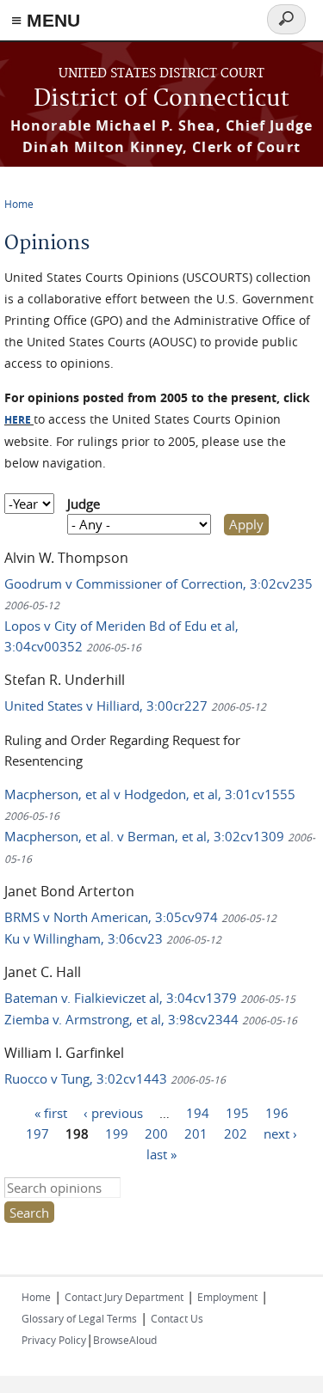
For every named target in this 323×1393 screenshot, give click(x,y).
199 (116, 1133)
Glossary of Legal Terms (79, 1318)
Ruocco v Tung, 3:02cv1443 (115, 1078)
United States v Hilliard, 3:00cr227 (135, 705)
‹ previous (113, 1112)
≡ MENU (45, 20)
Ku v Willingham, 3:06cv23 (112, 938)
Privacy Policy (54, 1340)
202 (235, 1133)
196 (277, 1112)
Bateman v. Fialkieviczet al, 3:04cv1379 (149, 997)
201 (196, 1133)
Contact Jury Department (124, 1297)
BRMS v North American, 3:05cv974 (140, 917)
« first (50, 1112)
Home (19, 204)
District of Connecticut (161, 99)
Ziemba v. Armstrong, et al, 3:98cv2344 (150, 1019)
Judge (83, 503)
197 (37, 1133)
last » (161, 1154)
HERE (17, 419)
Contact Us (177, 1318)
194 (197, 1112)
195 (237, 1112)
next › (280, 1133)
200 (156, 1133)
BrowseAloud (125, 1340)
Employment (227, 1297)
